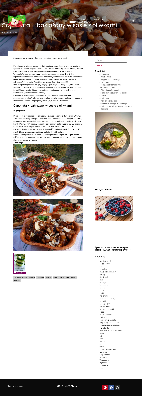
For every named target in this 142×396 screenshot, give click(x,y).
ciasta (102, 266)
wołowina (103, 357)
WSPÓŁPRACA (71, 386)
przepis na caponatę (61, 277)
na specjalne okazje (108, 298)
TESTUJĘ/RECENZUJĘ (109, 349)
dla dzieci (104, 277)
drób (102, 280)
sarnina (103, 341)
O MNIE (60, 386)
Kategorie (53, 20)
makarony (104, 296)
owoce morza (105, 306)
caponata (40, 277)
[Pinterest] (105, 387)
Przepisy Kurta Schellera (110, 325)
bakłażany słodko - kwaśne (24, 277)
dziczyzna (104, 282)
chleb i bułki (105, 264)
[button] (133, 21)
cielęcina (103, 269)
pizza (102, 312)
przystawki (104, 328)
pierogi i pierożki (107, 309)
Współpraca (99, 20)
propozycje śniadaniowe (110, 322)
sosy (101, 344)
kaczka (103, 288)
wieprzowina (105, 354)
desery (102, 274)
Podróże (84, 20)
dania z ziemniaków (108, 272)
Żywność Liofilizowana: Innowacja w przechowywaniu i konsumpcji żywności (113, 248)
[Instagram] (117, 387)
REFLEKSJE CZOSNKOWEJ (80, 22)
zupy (102, 368)
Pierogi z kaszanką (103, 189)
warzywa (29, 58)
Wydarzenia (68, 20)
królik (102, 293)
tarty (102, 346)
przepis (49, 277)
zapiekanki (104, 365)
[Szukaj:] (111, 60)
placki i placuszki (107, 314)
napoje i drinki (105, 304)
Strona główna (19, 58)
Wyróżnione (104, 362)
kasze (102, 290)
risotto (102, 333)
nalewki (103, 301)
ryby (101, 336)
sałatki (102, 338)
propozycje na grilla (108, 320)
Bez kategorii (105, 261)
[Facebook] (111, 387)
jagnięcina (104, 285)
